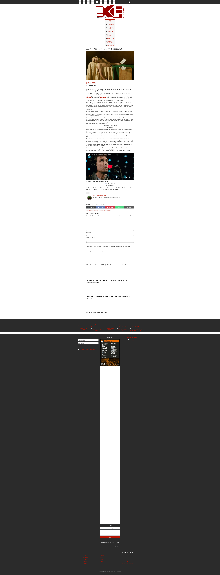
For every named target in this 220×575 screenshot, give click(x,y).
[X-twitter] (84, 2)
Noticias (110, 25)
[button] (129, 2)
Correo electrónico (90, 237)
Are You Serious (103, 97)
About (88, 193)
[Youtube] (105, 2)
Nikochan (103, 210)
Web (87, 241)
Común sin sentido (128, 554)
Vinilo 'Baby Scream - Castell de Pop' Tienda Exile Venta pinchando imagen (123, 325)
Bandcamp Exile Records (131, 337)
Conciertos (111, 23)
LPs (99, 210)
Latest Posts (92, 193)
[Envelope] (114, 2)
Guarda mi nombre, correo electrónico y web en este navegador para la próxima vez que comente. (108, 246)
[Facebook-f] (79, 2)
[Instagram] (88, 2)
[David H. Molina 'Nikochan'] (89, 199)
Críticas (88, 82)
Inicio (109, 20)
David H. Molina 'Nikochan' (95, 87)
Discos (110, 21)
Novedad (108, 210)
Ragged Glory (128, 556)
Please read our (87, 349)
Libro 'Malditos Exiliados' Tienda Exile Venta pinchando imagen (110, 324)
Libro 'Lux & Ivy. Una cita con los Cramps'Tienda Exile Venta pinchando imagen (136, 325)
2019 (91, 210)
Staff (109, 30)
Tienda (102, 561)
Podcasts (110, 27)
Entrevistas (111, 24)
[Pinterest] (101, 2)
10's (87, 210)
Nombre (88, 232)
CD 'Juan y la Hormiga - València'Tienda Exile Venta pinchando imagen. (96, 325)
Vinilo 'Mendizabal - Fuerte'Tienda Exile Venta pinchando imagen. (83, 324)
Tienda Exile (111, 31)
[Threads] (92, 2)
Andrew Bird (89, 97)
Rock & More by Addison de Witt (128, 561)
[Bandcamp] (109, 2)
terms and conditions (90, 349)
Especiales (111, 28)
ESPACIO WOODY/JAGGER (127, 563)
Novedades (85, 557)
